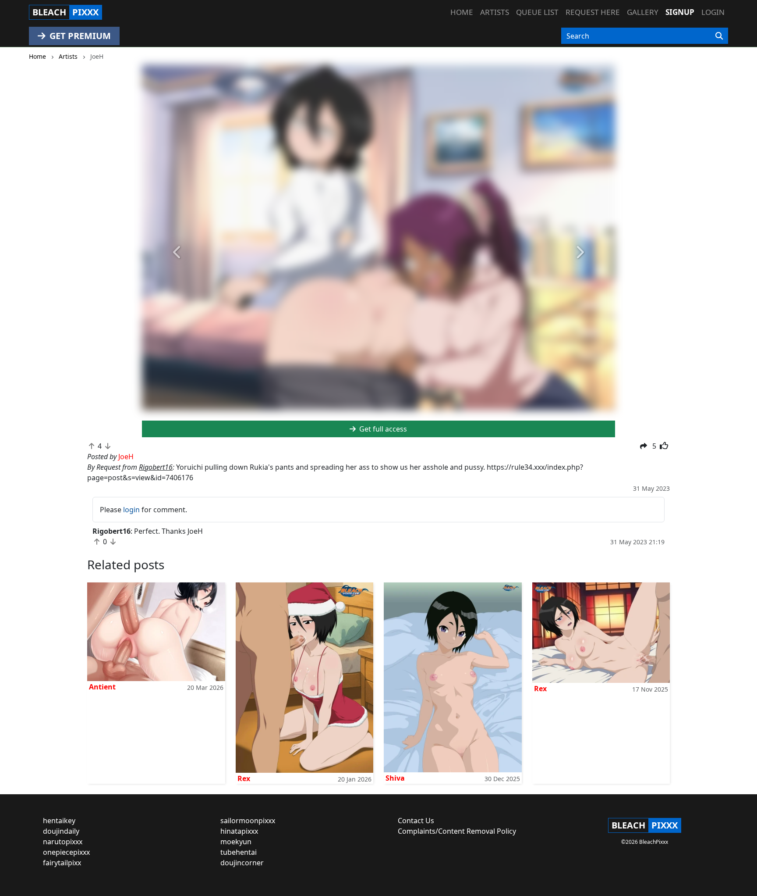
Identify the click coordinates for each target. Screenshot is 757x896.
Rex (243, 778)
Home (461, 12)
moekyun (235, 841)
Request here (593, 12)
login (131, 509)
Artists (494, 12)
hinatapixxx (239, 831)
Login (713, 12)
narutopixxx (62, 841)
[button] (177, 253)
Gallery (642, 12)
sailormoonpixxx (247, 820)
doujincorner (242, 862)
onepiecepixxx (66, 852)
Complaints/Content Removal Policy (457, 831)
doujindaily (61, 831)
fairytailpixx (62, 862)
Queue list (537, 12)
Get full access (382, 429)
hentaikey (59, 820)
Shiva (395, 778)
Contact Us (416, 820)
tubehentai (238, 852)
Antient (102, 687)
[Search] (719, 36)
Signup (679, 12)
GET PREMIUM (79, 36)
